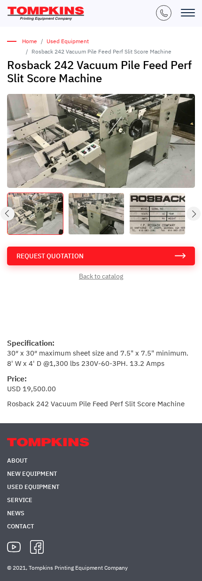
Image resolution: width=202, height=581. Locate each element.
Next (194, 214)
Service (19, 500)
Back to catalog (101, 276)
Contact (20, 526)
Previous (8, 214)
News (15, 513)
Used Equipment (68, 41)
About (17, 461)
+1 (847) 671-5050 (163, 13)
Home (29, 41)
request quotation (50, 256)
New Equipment (32, 474)
